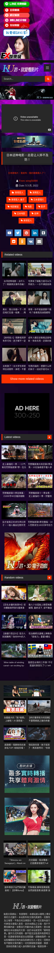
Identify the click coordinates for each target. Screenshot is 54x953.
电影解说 (14, 206)
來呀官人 (19, 192)
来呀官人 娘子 (17, 199)
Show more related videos (27, 378)
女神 (36, 213)
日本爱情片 (38, 199)
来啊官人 (36, 192)
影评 (43, 206)
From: (22, 181)
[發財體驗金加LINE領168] (15, 58)
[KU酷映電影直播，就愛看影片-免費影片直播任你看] (22, 69)
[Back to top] (44, 944)
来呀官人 (27, 220)
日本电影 (21, 213)
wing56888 (32, 181)
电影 (30, 206)
